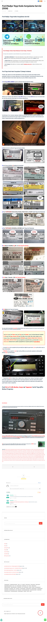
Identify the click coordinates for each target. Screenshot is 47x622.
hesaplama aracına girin (28, 64)
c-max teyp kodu (24, 450)
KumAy (7, 611)
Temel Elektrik (6, 553)
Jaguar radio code (26, 587)
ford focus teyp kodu (7, 454)
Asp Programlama (6, 547)
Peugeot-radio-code (29, 458)
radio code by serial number (33, 589)
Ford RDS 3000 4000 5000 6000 (37, 456)
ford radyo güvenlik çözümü (30, 454)
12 (14, 506)
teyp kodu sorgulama (20, 591)
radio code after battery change (25, 589)
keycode (14, 458)
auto (30, 449)
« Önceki (8, 506)
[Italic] (11, 488)
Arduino (5, 545)
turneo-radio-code (39, 460)
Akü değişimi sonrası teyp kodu (13, 584)
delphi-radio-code (24, 585)
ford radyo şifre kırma (30, 456)
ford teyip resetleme (20, 457)
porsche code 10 (19, 589)
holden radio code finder (7, 587)
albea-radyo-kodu (12, 449)
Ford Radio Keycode (23, 454)
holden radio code (34, 585)
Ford (4, 453)
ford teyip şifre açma (25, 457)
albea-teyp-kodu (28, 449)
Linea (14, 588)
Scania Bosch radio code (7, 591)
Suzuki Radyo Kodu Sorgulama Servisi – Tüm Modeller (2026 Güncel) (13, 568)
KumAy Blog (11, 495)
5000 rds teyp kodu (7, 449)
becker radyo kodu (33, 584)
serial (13, 460)
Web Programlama (6, 555)
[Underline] (13, 488)
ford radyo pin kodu (18, 456)
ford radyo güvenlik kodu (37, 454)
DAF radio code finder (19, 585)
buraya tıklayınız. (37, 341)
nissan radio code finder (12, 589)
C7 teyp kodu (28, 450)
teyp (17, 460)
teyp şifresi (19, 460)
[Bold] (10, 488)
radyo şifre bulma (39, 589)
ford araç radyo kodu (16, 453)
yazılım (30, 591)
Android (5, 543)
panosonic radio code (22, 458)
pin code (39, 458)
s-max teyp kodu (6, 460)
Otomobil (5, 549)
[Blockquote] (18, 488)
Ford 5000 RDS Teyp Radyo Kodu (9, 453)
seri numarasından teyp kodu (14, 591)
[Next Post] (34, 467)
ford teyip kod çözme (7, 457)
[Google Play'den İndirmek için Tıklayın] (12, 26)
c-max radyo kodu (19, 450)
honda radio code (19, 587)
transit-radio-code (34, 460)
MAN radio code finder (22, 588)
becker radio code (34, 449)
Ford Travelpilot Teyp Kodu (37, 457)
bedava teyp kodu (38, 584)
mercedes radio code (28, 588)
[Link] (20, 488)
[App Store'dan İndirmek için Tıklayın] (34, 26)
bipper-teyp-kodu (6, 450)
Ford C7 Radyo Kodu (27, 453)
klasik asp (33, 587)
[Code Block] (19, 488)
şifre (14, 460)
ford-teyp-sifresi (9, 458)
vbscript (28, 591)
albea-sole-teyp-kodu (23, 449)
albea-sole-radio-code (17, 449)
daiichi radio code (39, 450)
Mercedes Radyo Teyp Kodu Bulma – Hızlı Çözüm (10, 570)
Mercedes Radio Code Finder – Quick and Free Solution (11, 572)
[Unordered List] (17, 488)
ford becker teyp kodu (21, 453)
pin (37, 458)
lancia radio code (6, 588)
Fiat (27, 585)
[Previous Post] (13, 467)
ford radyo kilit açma (6, 456)
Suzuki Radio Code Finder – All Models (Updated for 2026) (12, 566)
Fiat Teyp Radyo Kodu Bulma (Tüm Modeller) (10, 574)
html (22, 587)
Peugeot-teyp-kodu (34, 458)
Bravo (13, 585)
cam (15, 585)
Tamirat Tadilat (6, 551)
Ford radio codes (19, 454)
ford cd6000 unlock (32, 453)
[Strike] (14, 488)
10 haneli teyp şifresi (7, 584)
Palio (16, 589)
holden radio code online (14, 587)
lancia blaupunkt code (37, 587)
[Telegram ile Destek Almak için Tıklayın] (12, 40)
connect (31, 450)
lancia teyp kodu (11, 588)
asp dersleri (23, 584)
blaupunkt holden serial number (8, 585)
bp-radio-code (15, 450)
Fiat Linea (30, 585)
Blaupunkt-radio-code (10, 450)
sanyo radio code (10, 460)
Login (40, 482)
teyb (16, 460)
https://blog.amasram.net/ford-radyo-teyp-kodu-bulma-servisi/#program (19, 501)
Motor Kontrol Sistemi (34, 588)
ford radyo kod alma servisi (12, 456)
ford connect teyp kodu (38, 453)
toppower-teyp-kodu (29, 460)
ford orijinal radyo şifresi (13, 454)
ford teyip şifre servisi (31, 457)
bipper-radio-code (38, 449)
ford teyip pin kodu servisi (14, 457)
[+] (23, 488)
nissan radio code (6, 589)
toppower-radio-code (24, 460)
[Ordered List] (15, 488)
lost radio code (17, 588)
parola (26, 458)
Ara (40, 523)
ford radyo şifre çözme (24, 456)
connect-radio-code (34, 450)
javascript (30, 587)
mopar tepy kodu (17, 458)
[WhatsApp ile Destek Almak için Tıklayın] (34, 40)
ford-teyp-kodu (5, 458)
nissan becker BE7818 (39, 588)
